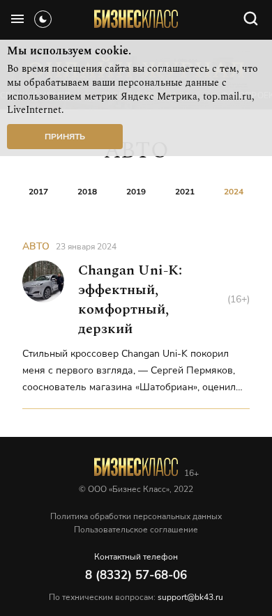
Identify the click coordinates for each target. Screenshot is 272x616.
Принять (65, 136)
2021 (185, 191)
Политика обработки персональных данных (136, 516)
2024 (233, 191)
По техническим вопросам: (136, 597)
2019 (136, 191)
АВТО (36, 246)
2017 (38, 191)
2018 (87, 191)
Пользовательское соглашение (136, 529)
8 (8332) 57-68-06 (136, 575)
